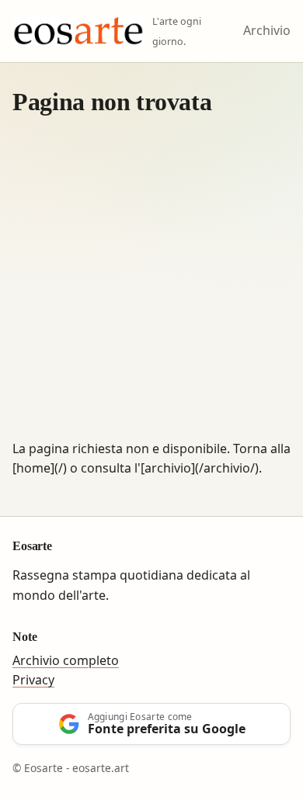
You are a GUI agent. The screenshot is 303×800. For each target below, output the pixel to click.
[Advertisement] (151, 280)
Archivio (267, 30)
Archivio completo (65, 660)
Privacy (33, 679)
